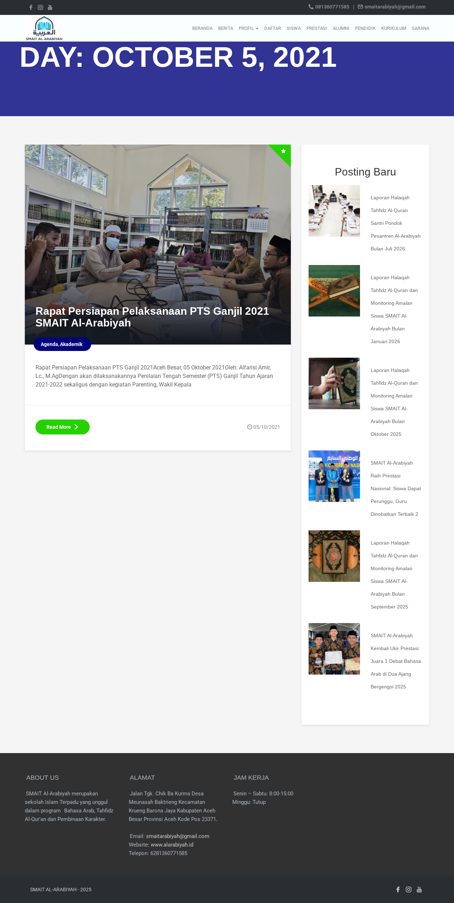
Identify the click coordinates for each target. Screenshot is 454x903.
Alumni (341, 28)
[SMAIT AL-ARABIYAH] (44, 28)
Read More (58, 427)
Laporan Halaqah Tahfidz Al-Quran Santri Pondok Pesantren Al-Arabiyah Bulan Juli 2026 (396, 223)
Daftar (272, 28)
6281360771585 (168, 853)
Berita (225, 28)
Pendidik (365, 28)
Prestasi (316, 28)
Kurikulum (393, 28)
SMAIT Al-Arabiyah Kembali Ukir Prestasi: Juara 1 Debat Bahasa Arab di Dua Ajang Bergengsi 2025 (396, 661)
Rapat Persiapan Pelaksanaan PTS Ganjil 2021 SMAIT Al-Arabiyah (152, 317)
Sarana (420, 28)
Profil (247, 28)
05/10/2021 (266, 427)
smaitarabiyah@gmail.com (395, 7)
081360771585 (332, 7)
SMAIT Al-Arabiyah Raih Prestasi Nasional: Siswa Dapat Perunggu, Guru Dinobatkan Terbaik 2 (396, 488)
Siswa (294, 28)
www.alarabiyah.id (172, 845)
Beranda (202, 28)
